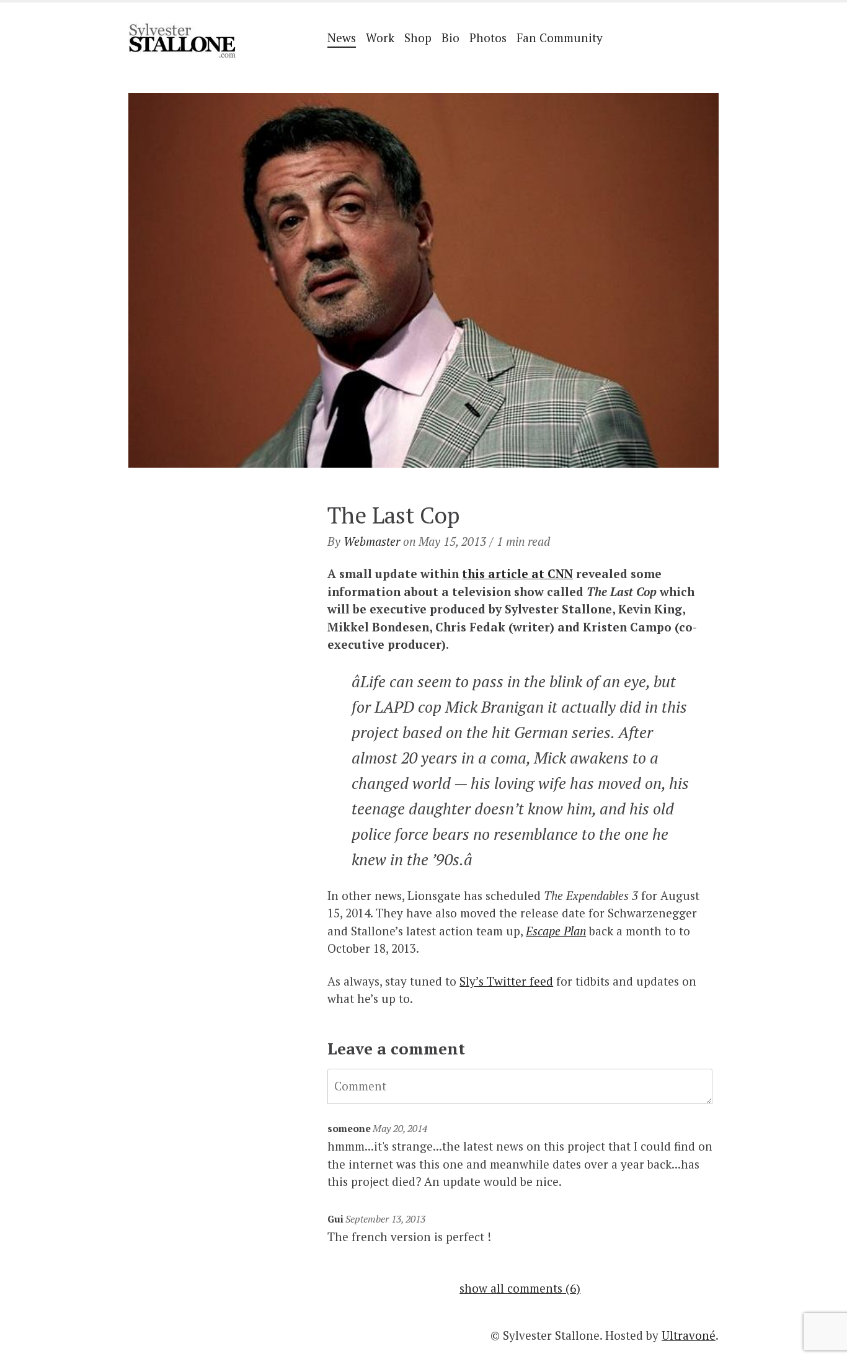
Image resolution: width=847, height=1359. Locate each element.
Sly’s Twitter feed (506, 981)
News (341, 37)
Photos (488, 37)
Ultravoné (689, 1335)
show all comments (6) (519, 1288)
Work (380, 37)
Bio (450, 37)
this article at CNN (517, 573)
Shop (418, 37)
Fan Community (560, 37)
